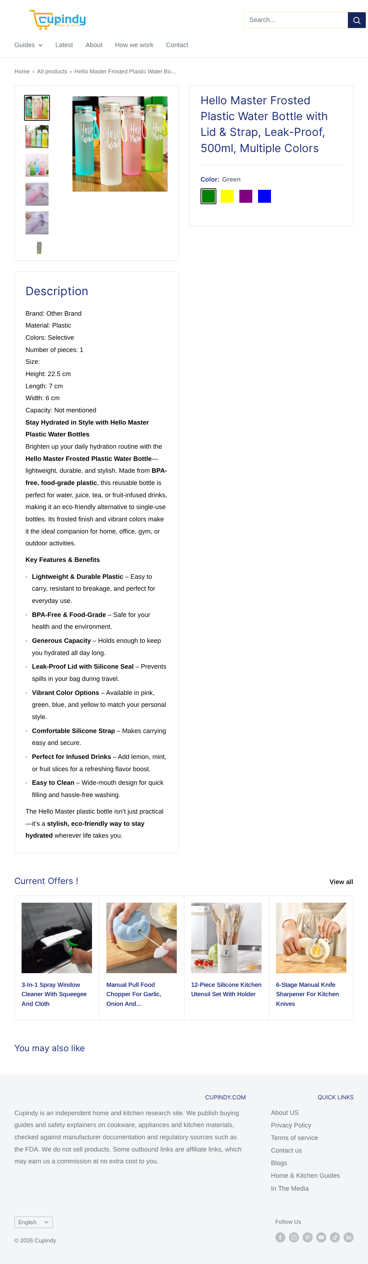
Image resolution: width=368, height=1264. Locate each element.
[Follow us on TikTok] (335, 1237)
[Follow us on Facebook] (280, 1237)
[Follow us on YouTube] (321, 1237)
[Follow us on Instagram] (294, 1237)
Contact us (286, 1150)
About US (285, 1112)
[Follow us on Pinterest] (308, 1237)
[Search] (357, 20)
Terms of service (294, 1137)
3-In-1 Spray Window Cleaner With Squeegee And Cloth (54, 994)
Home (22, 71)
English (27, 1222)
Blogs (279, 1163)
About (94, 45)
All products (52, 71)
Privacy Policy (291, 1125)
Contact (177, 45)
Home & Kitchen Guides (305, 1175)
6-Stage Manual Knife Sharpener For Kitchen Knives (307, 994)
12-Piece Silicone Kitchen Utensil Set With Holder (226, 989)
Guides (24, 45)
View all (342, 881)
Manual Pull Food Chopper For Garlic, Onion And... (133, 994)
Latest (64, 45)
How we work (134, 45)
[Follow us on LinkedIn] (349, 1237)
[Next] (354, 958)
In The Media (290, 1188)
